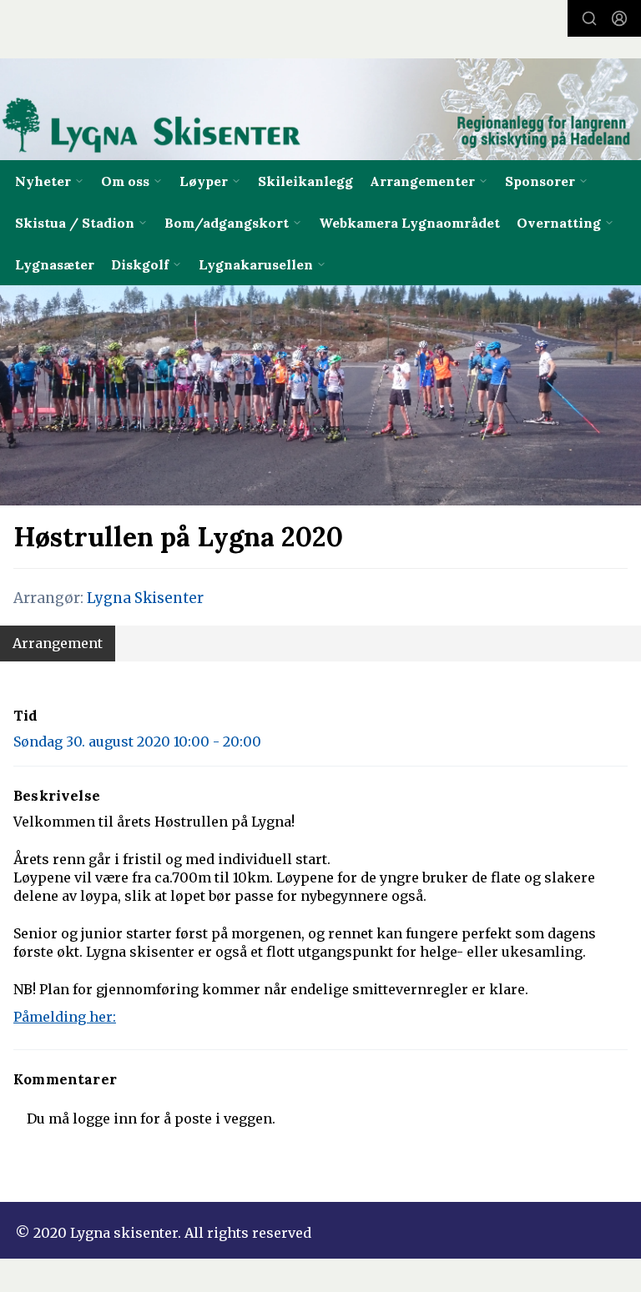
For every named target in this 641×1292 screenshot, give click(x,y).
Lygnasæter (54, 264)
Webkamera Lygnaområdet (409, 222)
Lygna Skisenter (145, 598)
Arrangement (58, 643)
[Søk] (589, 18)
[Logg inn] (619, 18)
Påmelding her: (64, 1016)
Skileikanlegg (305, 181)
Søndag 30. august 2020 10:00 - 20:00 (137, 741)
